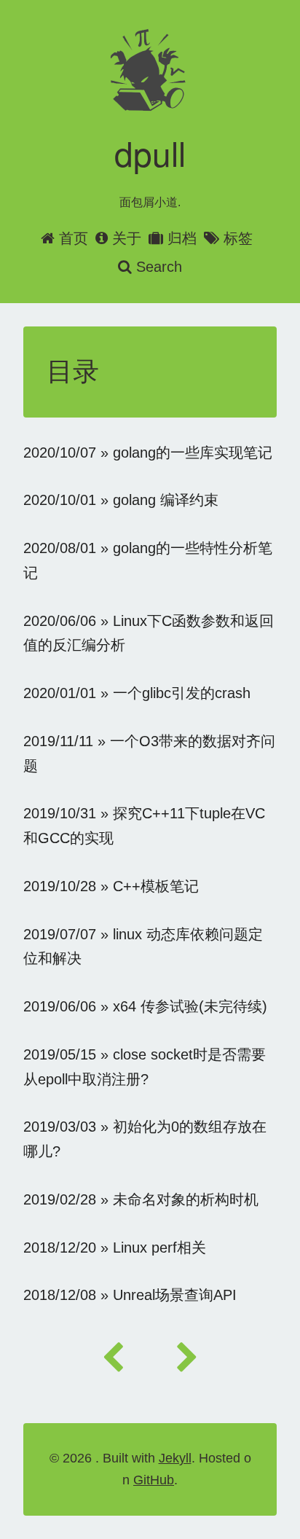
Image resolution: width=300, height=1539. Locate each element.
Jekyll (175, 1458)
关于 (126, 238)
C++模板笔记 (156, 886)
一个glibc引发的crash (181, 693)
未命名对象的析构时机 (185, 1199)
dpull (150, 152)
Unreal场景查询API (175, 1295)
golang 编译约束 (165, 500)
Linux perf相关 (159, 1248)
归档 (182, 238)
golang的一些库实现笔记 (192, 453)
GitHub (153, 1480)
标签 (238, 238)
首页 (73, 238)
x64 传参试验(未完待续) (190, 1006)
